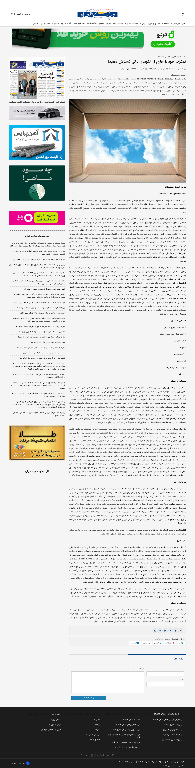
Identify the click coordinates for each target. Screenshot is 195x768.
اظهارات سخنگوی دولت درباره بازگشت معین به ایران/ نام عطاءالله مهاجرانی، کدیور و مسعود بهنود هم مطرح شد (39, 320)
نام (182, 668)
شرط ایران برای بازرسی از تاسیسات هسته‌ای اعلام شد (44, 289)
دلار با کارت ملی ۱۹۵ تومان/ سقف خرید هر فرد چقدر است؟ (41, 347)
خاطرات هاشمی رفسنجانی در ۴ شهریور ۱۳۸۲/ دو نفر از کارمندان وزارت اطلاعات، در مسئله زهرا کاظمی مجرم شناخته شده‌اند (39, 274)
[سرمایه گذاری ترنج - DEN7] (97, 39)
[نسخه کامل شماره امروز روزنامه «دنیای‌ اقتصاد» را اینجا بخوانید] (37, 78)
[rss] (97, 755)
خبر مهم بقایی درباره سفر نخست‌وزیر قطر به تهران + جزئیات (40, 326)
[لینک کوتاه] (180, 630)
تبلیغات (97, 724)
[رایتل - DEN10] (37, 218)
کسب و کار (45, 23)
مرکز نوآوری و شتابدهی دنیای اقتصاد (125, 729)
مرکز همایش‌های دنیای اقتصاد (128, 724)
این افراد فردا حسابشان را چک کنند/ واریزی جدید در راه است (40, 307)
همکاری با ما (95, 739)
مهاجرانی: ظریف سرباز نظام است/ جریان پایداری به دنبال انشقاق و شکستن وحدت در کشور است (38, 253)
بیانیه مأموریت (55, 724)
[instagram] (113, 755)
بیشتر (35, 23)
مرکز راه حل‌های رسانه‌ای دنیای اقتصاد (125, 742)
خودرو (101, 23)
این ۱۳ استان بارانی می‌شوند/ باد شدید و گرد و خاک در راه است (39, 302)
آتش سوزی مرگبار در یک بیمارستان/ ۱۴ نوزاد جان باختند (42, 313)
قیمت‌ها (77, 23)
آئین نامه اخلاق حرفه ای (51, 729)
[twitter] (170, 630)
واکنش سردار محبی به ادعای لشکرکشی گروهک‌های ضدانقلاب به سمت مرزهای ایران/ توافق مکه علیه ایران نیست (39, 296)
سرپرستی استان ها (93, 734)
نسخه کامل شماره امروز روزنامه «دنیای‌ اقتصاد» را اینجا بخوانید (37, 102)
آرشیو (68, 23)
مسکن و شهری (154, 23)
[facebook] (175, 630)
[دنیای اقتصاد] (97, 14)
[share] (92, 755)
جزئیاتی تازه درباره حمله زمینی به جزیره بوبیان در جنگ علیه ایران (39, 259)
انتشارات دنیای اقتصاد (131, 719)
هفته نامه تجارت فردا (171, 734)
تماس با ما (96, 719)
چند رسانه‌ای (58, 23)
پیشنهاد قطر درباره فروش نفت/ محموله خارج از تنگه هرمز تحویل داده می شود (39, 414)
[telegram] (160, 630)
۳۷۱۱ (176, 69)
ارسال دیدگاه (89, 697)
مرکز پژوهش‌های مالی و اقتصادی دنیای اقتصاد (124, 736)
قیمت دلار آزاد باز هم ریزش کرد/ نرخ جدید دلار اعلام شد (42, 358)
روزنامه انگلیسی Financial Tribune (126, 747)
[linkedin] (165, 630)
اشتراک (97, 729)
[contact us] (87, 755)
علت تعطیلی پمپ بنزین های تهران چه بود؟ (47, 342)
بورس (143, 23)
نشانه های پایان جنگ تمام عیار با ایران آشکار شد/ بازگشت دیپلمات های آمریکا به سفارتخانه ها (38, 395)
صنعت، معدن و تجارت (128, 23)
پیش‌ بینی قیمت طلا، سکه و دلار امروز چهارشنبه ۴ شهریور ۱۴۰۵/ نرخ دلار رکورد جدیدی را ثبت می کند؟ (37, 266)
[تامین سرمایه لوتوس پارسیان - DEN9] (37, 183)
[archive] (82, 755)
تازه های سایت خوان (37, 471)
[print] (155, 630)
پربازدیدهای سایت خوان (37, 236)
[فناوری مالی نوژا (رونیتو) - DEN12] (37, 443)
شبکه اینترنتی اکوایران (171, 729)
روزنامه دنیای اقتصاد (172, 724)
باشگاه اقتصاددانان (89, 23)
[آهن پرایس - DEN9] (37, 142)
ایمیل (181, 679)
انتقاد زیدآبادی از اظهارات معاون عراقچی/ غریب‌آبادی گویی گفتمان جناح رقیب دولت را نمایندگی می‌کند (38, 282)
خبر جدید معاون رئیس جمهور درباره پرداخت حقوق (44, 352)
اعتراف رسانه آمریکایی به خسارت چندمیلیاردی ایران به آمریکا (41, 337)
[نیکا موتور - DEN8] (37, 113)
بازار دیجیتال (111, 23)
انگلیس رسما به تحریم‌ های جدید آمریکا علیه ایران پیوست (42, 331)
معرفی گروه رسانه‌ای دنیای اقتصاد (166, 719)
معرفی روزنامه (55, 719)
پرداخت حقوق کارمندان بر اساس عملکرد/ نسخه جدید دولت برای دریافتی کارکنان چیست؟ (39, 376)
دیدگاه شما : (138, 668)
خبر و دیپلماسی (178, 23)
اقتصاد (166, 23)
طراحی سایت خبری (19, 763)
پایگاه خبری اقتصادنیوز (171, 739)
